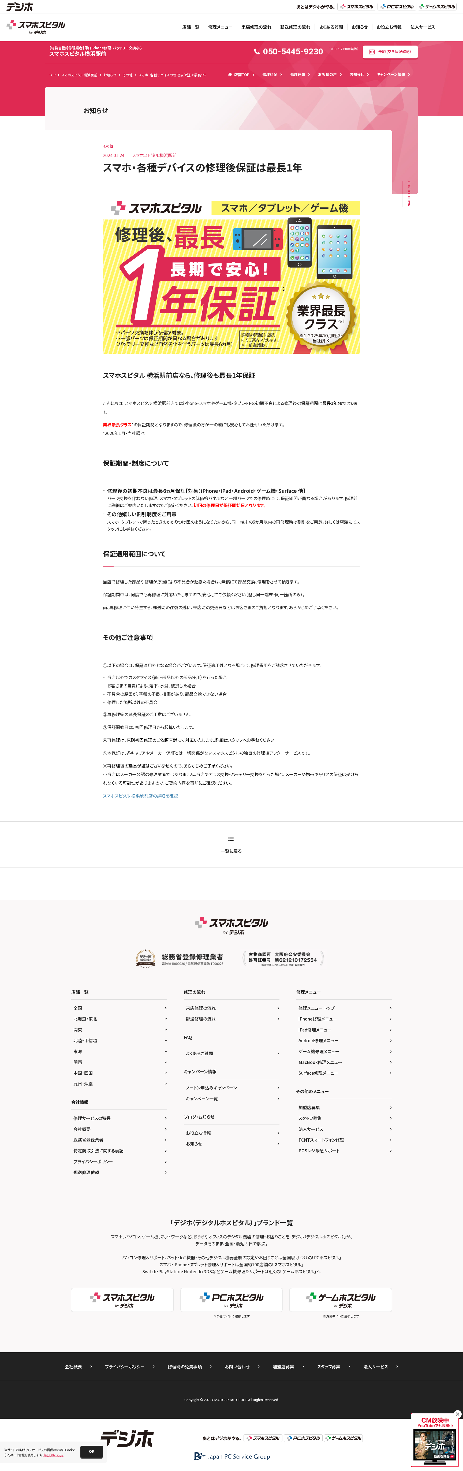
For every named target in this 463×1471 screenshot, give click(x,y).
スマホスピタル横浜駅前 (95, 51)
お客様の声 (327, 74)
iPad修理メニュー (315, 1030)
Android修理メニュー (318, 1040)
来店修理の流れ (256, 27)
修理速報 (297, 74)
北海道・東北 (85, 1019)
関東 (77, 1030)
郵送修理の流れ (295, 27)
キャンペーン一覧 (202, 1098)
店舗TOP (241, 74)
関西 (77, 1062)
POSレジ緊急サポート (318, 1150)
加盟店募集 (309, 1107)
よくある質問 (331, 27)
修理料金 (269, 74)
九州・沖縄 (83, 1084)
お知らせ (360, 27)
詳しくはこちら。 (53, 1455)
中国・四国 (83, 1073)
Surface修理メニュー (318, 1073)
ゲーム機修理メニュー (318, 1051)
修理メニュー (220, 27)
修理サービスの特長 (92, 1118)
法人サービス (422, 27)
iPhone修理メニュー (317, 1019)
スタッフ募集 (310, 1118)
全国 (77, 1008)
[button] (91, 1452)
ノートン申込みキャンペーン (211, 1087)
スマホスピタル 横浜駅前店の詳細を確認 (140, 795)
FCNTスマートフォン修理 (321, 1140)
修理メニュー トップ (316, 1008)
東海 (77, 1051)
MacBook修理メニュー (320, 1062)
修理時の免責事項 (185, 1366)
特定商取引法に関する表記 (98, 1150)
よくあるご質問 (199, 1053)
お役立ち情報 (389, 27)
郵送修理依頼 (86, 1172)
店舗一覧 (190, 27)
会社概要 (82, 1129)
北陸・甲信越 (85, 1040)
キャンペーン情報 (391, 74)
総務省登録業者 (88, 1140)
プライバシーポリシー (93, 1161)
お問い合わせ (237, 1366)
